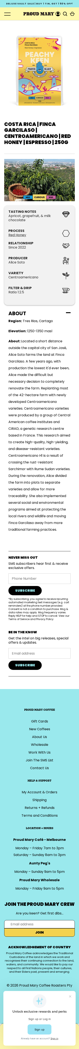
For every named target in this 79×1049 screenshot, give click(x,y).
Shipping (39, 800)
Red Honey (17, 235)
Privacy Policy (45, 619)
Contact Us (39, 768)
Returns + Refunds (40, 807)
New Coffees (39, 729)
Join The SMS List (39, 760)
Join (39, 932)
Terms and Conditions (39, 815)
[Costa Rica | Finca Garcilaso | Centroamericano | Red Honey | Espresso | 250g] (39, 180)
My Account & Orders (39, 792)
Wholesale (39, 744)
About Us (39, 736)
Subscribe (25, 590)
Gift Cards (39, 721)
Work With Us (39, 752)
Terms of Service (18, 619)
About (17, 313)
